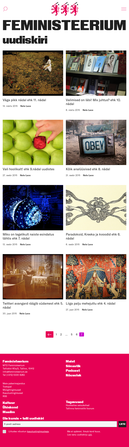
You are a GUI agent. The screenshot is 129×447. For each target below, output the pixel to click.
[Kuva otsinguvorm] (5, 9)
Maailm (9, 412)
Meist (70, 361)
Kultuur (9, 403)
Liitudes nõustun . (29, 431)
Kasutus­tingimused (13, 393)
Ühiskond (10, 407)
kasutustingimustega (38, 431)
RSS (5, 396)
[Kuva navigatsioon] (123, 9)
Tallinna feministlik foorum (80, 408)
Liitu (122, 424)
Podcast (73, 371)
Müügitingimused (12, 389)
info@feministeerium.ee (15, 371)
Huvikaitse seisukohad (77, 405)
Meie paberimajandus (14, 383)
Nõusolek (73, 375)
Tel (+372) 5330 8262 (14, 374)
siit (90, 434)
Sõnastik (73, 366)
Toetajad (7, 386)
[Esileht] (64, 9)
